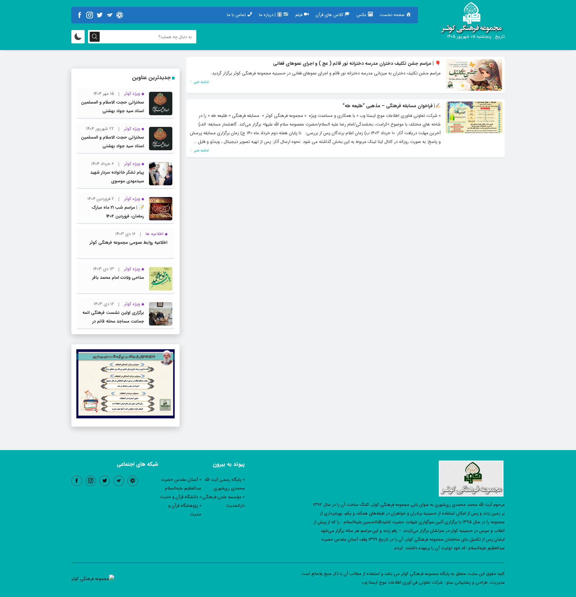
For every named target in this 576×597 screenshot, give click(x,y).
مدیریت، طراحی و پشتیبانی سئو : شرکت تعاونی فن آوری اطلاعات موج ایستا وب (433, 582)
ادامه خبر (201, 82)
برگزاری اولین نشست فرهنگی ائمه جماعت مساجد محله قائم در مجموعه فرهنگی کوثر (113, 321)
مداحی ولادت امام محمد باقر (118, 277)
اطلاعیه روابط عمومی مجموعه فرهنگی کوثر (128, 242)
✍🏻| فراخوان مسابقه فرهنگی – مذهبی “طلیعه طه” (392, 106)
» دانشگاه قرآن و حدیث (180, 497)
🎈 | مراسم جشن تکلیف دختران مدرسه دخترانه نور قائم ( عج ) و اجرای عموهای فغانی (357, 63)
